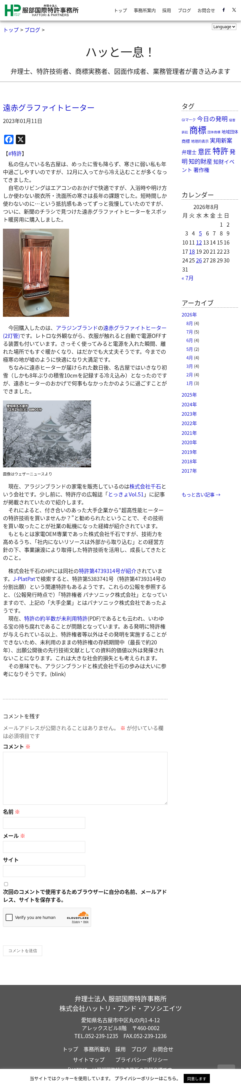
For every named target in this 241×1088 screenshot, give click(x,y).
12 (199, 242)
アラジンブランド (77, 327)
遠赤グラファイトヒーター (49, 107)
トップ (120, 10)
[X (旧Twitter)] (234, 11)
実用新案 (221, 140)
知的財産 (200, 161)
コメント (17, 746)
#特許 (15, 153)
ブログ (184, 10)
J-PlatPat (24, 578)
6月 (189, 340)
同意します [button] (196, 1078)
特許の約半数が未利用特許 (56, 618)
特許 (220, 150)
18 (192, 251)
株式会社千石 (145, 486)
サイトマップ (89, 1059)
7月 (189, 332)
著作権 (201, 170)
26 (199, 260)
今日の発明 (212, 118)
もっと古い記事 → (201, 494)
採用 (166, 10)
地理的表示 (200, 141)
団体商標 (213, 132)
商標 (197, 129)
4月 (189, 357)
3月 (189, 366)
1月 (189, 383)
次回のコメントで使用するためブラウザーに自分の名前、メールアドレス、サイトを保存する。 (85, 895)
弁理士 (189, 152)
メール (14, 835)
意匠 (204, 151)
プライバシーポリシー (141, 1059)
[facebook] (223, 11)
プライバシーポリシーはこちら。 (148, 1078)
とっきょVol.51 (126, 494)
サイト (11, 859)
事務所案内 (145, 10)
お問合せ (206, 10)
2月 (189, 374)
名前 (11, 811)
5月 (189, 349)
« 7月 (188, 278)
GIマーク (189, 119)
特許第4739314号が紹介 (107, 571)
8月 (189, 323)
